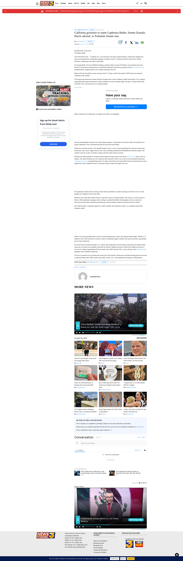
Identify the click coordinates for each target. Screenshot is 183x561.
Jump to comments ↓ (80, 267)
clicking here (140, 427)
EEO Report (68, 545)
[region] (110, 460)
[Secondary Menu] (38, 3)
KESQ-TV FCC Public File (73, 538)
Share (104, 3)
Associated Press (80, 41)
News (57, 3)
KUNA (76, 3)
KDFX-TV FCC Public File (73, 542)
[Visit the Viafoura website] (143, 483)
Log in (139, 437)
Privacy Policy (80, 533)
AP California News (93, 262)
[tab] (79, 450)
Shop (93, 3)
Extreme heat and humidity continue (50, 109)
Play (98, 3)
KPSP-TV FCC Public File (73, 540)
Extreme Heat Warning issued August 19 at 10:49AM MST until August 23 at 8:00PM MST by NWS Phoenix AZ (94, 11)
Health (83, 3)
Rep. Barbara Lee (137, 67)
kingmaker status (141, 249)
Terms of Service (70, 533)
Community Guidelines (72, 535)
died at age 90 (131, 156)
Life (88, 3)
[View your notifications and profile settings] (145, 450)
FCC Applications (78, 545)
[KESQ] (47, 3)
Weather (63, 3)
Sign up (143, 437)
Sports (70, 3)
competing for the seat (81, 161)
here (110, 430)
